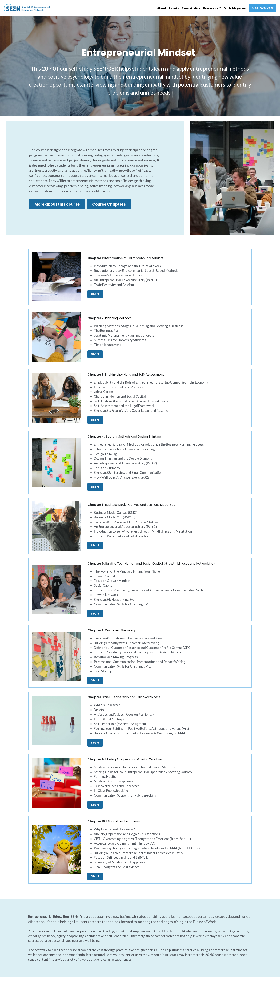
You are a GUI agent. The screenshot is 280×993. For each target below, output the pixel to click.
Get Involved (262, 8)
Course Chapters (109, 204)
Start (95, 294)
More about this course (57, 204)
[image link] (27, 7)
